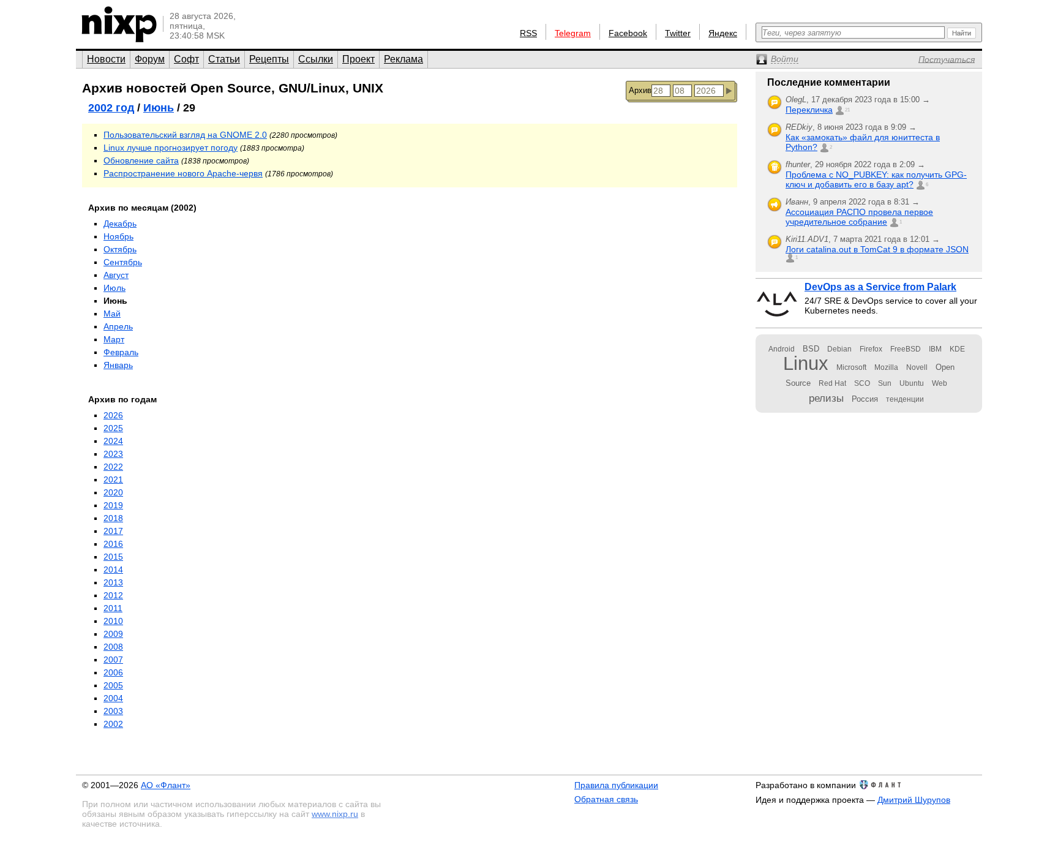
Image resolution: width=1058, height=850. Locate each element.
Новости (106, 59)
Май (112, 313)
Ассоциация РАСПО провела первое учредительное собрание (859, 217)
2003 (113, 711)
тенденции (905, 399)
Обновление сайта (141, 160)
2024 (113, 441)
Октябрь (120, 249)
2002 (113, 724)
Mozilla (886, 367)
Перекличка (809, 110)
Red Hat (832, 383)
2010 (113, 621)
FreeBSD (905, 349)
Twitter (678, 33)
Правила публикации (616, 785)
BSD (811, 348)
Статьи (224, 59)
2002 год (111, 108)
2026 (113, 415)
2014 (113, 569)
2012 (113, 595)
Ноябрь (118, 236)
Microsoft (851, 367)
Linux (805, 363)
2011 (112, 608)
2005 (113, 685)
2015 (113, 557)
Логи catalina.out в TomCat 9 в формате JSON (877, 249)
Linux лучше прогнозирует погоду (170, 147)
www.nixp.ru (335, 814)
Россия (865, 399)
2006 (113, 672)
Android (781, 349)
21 (847, 110)
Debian (839, 349)
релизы (826, 398)
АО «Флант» (165, 785)
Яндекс (722, 33)
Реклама (403, 59)
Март (113, 339)
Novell (917, 367)
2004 (113, 698)
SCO (862, 383)
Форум (150, 59)
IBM (935, 349)
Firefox (871, 349)
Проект (358, 59)
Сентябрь (122, 262)
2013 (113, 582)
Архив (640, 90)
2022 (113, 467)
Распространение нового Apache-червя (183, 173)
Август (116, 275)
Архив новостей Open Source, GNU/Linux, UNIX (232, 88)
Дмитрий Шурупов (913, 800)
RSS (528, 33)
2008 (113, 647)
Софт (186, 59)
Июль (114, 288)
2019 (113, 505)
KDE (957, 349)
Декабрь (120, 223)
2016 (113, 544)
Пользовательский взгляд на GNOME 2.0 (185, 135)
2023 (113, 454)
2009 (113, 634)
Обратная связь (606, 799)
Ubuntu (911, 383)
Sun (884, 383)
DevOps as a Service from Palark (880, 287)
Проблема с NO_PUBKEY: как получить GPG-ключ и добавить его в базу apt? (876, 179)
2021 (113, 479)
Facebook (628, 33)
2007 (113, 659)
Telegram (573, 33)
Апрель (118, 326)
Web (939, 383)
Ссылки (315, 59)
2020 (113, 492)
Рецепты (269, 59)
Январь (118, 365)
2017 (113, 531)
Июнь (158, 108)
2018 (113, 518)
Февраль (120, 352)
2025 (113, 428)
